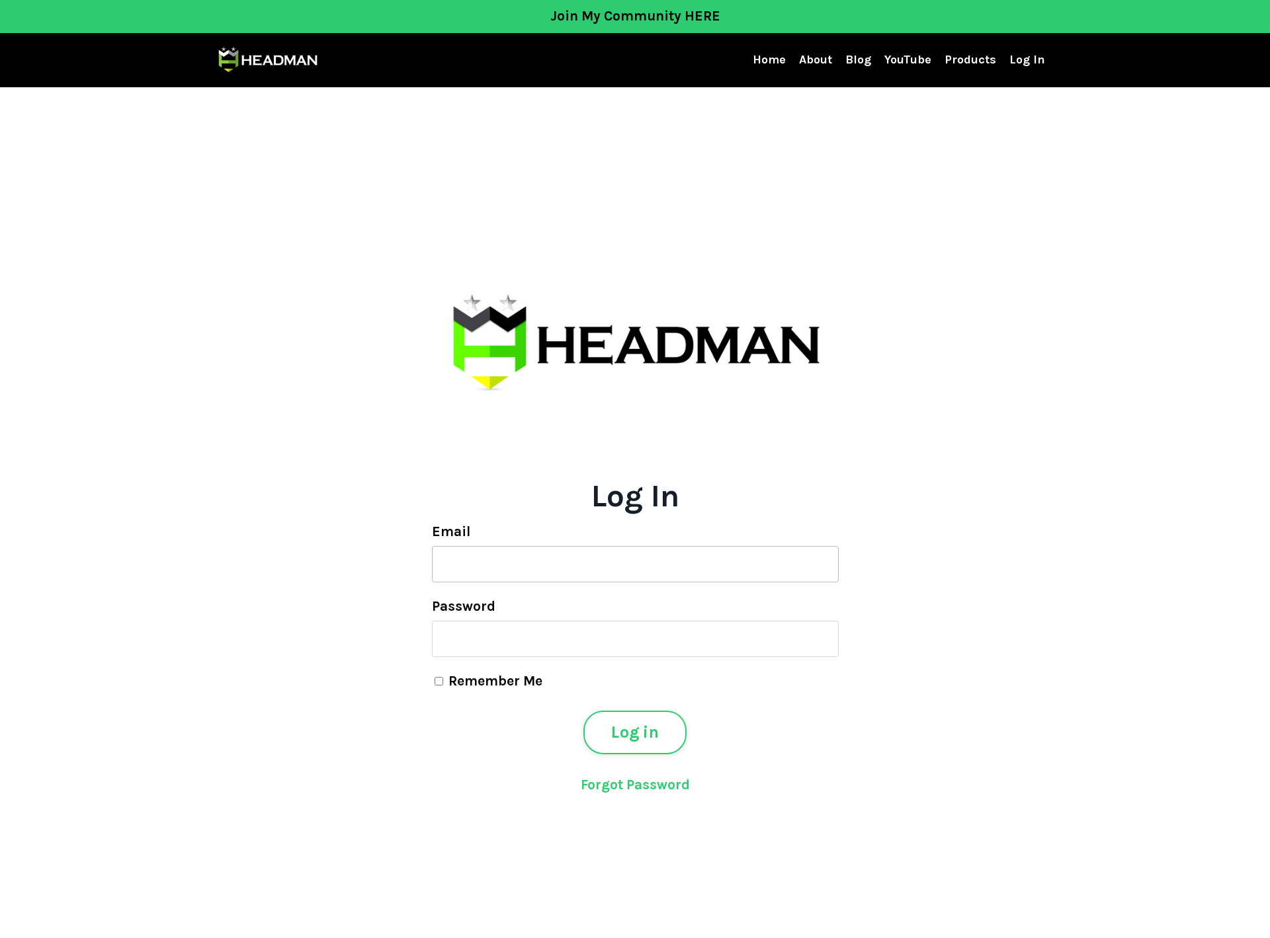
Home (769, 59)
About (815, 59)
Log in (635, 732)
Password (463, 606)
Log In (1027, 59)
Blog (858, 59)
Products (970, 59)
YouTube (907, 59)
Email (451, 531)
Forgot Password (635, 785)
